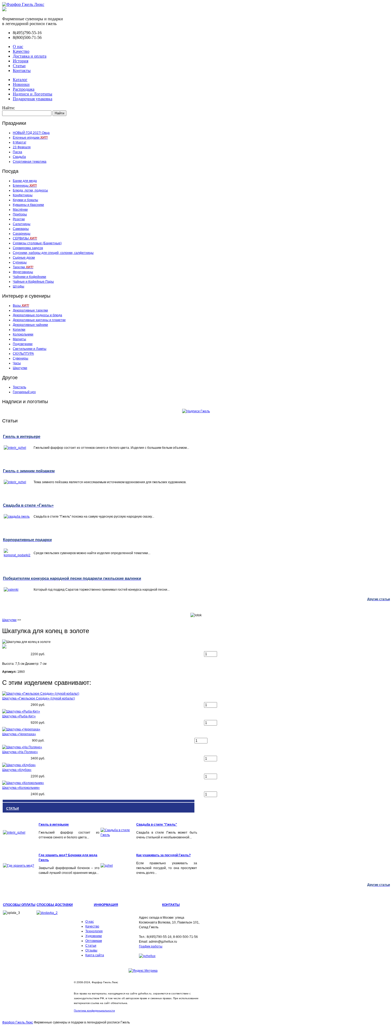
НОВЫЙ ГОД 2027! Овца (31, 133)
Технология (94, 931)
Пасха (17, 152)
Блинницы (25, 185)
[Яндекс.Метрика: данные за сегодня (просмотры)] (143, 970)
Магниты (19, 339)
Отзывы (91, 950)
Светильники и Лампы (29, 349)
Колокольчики (23, 334)
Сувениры (20, 358)
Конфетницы (23, 195)
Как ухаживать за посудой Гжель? (163, 855)
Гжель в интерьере (54, 824)
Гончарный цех (24, 392)
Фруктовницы (23, 272)
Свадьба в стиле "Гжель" (156, 824)
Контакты (22, 70)
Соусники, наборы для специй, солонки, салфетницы (53, 253)
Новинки (21, 84)
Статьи (19, 65)
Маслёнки (20, 209)
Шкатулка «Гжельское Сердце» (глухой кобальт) (38, 698)
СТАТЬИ (12, 808)
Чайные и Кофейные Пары (33, 281)
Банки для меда (25, 181)
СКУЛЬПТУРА (23, 353)
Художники (93, 936)
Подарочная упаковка (32, 99)
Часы (17, 363)
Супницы (20, 262)
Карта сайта (94, 955)
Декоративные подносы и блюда (37, 315)
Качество (21, 51)
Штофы (18, 286)
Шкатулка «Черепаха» (19, 734)
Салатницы (21, 224)
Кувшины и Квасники (28, 205)
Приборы (20, 214)
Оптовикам (93, 941)
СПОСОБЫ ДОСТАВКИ (55, 905)
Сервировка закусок (28, 248)
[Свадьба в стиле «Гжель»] (118, 835)
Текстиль (19, 387)
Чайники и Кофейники (29, 277)
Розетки (19, 219)
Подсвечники (23, 344)
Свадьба (19, 157)
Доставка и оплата (29, 56)
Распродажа (23, 89)
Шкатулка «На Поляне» (20, 752)
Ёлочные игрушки (30, 137)
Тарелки (23, 267)
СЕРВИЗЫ (25, 238)
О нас (18, 46)
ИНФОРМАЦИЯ (106, 905)
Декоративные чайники (30, 325)
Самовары (21, 229)
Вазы (21, 305)
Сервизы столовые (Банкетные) (37, 243)
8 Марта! (19, 142)
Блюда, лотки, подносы (30, 190)
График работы (150, 946)
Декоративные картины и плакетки (39, 320)
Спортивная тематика (29, 161)
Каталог (20, 79)
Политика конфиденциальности (94, 1010)
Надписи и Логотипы (32, 94)
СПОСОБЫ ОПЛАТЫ (19, 905)
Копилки (19, 329)
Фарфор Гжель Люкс (17, 1022)
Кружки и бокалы (25, 200)
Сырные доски (24, 257)
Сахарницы (21, 233)
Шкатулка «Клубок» (16, 770)
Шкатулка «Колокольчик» (21, 788)
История (20, 61)
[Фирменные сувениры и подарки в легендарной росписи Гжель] (4, 9)
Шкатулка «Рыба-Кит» (19, 716)
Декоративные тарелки (30, 310)
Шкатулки (20, 368)
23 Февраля (22, 147)
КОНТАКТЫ (171, 905)
